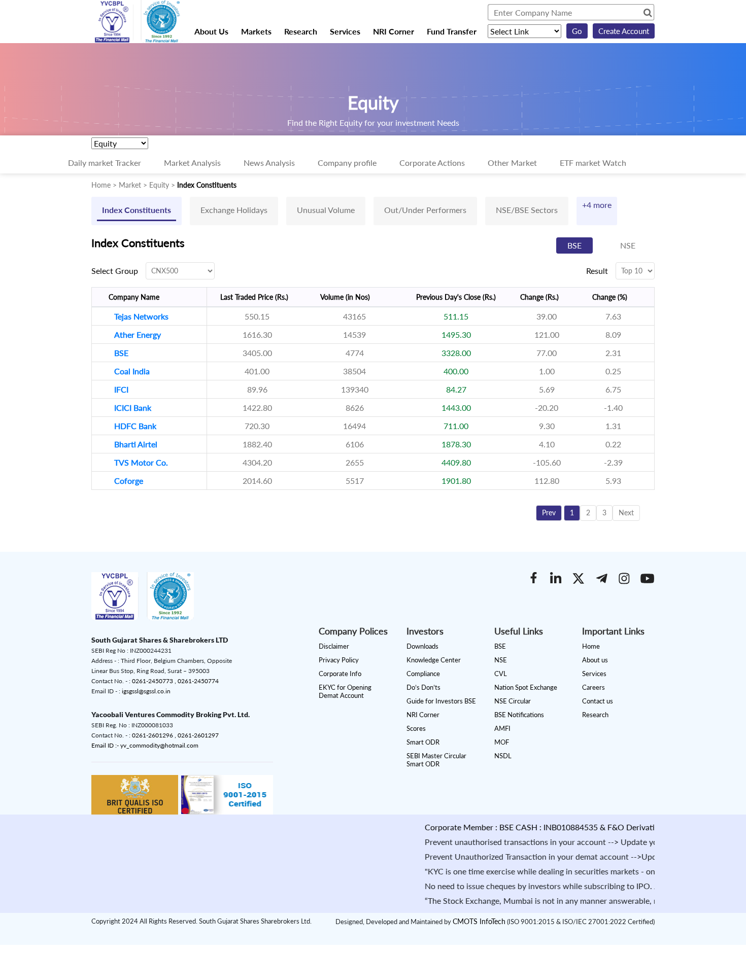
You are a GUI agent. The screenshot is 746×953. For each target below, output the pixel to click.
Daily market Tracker (104, 162)
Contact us (597, 701)
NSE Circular (512, 701)
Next (626, 512)
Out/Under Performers (425, 210)
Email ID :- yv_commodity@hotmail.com (144, 745)
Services (345, 31)
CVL (500, 673)
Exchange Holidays (233, 210)
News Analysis (269, 162)
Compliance (423, 673)
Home (591, 646)
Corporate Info (340, 673)
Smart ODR (422, 742)
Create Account (623, 31)
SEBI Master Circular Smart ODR (436, 760)
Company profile (347, 162)
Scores (416, 728)
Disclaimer (334, 646)
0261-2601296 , (155, 735)
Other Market (512, 162)
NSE (627, 245)
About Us (211, 31)
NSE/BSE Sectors (527, 210)
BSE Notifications (519, 715)
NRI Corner (393, 31)
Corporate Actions (432, 162)
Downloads (422, 646)
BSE (574, 245)
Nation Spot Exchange (525, 687)
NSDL (503, 756)
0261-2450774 (198, 681)
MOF (501, 742)
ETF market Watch (593, 162)
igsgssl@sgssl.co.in (146, 691)
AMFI (502, 728)
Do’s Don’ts (423, 687)
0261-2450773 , (155, 681)
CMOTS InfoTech (479, 921)
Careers (593, 687)
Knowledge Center (433, 660)
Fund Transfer (452, 31)
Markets (256, 31)
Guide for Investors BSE (441, 701)
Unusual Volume (326, 210)
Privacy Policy (339, 660)
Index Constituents (136, 210)
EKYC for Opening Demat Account (345, 691)
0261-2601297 (198, 735)
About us (595, 660)
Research (300, 31)
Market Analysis (192, 162)
